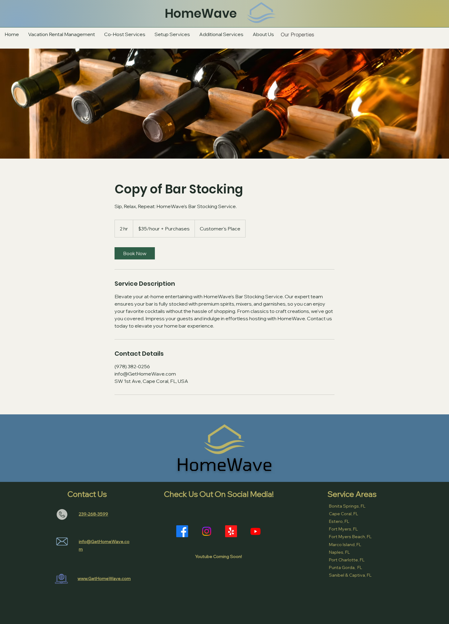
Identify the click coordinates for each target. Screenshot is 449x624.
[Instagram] (207, 531)
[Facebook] (182, 531)
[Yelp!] (231, 531)
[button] (221, 34)
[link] (135, 253)
